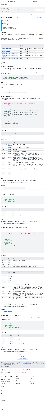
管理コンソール (18, 378)
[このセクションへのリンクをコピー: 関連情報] (6, 185)
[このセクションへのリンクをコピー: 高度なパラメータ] (9, 139)
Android (2, 393)
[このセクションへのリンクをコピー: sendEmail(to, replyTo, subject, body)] (25, 315)
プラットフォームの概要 (5, 379)
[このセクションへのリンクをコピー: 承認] (4, 87)
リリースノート (4, 383)
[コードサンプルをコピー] (43, 76)
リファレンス (20, 14)
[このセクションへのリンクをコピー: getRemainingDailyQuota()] (17, 66)
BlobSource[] (10, 145)
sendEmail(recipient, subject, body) (10, 53)
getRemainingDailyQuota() (7, 48)
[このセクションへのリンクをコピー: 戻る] (4, 82)
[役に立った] (41, 15)
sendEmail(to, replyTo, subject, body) (10, 58)
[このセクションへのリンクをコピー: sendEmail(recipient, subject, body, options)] (29, 227)
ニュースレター (33, 380)
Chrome (2, 395)
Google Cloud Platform (5, 398)
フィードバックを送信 (38, 17)
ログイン (42, 1)
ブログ (31, 378)
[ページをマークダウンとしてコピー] (17, 18)
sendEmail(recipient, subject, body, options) (14, 187)
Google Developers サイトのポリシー (30, 363)
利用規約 (2, 386)
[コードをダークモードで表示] (41, 76)
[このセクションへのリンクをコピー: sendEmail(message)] (13, 96)
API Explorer (18, 383)
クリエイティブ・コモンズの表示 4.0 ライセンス (24, 362)
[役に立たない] (43, 15)
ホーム (2, 14)
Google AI (3, 400)
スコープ (26, 89)
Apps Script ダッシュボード (20, 380)
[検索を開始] (31, 1)
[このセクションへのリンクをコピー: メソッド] (7, 42)
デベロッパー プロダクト (5, 381)
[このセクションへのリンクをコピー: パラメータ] (7, 130)
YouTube (32, 383)
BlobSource (29, 157)
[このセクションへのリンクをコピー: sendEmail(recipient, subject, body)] (23, 192)
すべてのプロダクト (4, 402)
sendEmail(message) (6, 51)
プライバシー (7, 406)
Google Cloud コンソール (20, 381)
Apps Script (4, 4)
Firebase (2, 397)
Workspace (13, 1)
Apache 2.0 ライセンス (8, 363)
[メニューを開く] (2, 1)
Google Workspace (8, 14)
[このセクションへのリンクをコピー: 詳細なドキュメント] (14, 63)
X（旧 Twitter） (33, 381)
